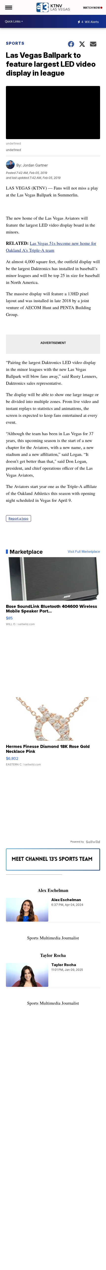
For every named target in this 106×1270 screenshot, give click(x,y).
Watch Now (91, 7)
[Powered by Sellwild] (93, 842)
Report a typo (18, 518)
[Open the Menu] (8, 7)
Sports (15, 43)
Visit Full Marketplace (84, 551)
